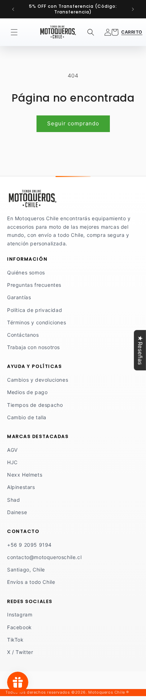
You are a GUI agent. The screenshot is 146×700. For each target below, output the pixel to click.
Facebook (19, 627)
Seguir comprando (73, 123)
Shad (13, 500)
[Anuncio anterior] (13, 9)
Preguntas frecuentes (34, 285)
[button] (14, 32)
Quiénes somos (26, 272)
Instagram (19, 614)
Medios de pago (27, 392)
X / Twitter (20, 652)
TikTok (15, 640)
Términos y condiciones (36, 322)
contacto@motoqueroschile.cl (44, 557)
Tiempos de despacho (35, 405)
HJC (12, 462)
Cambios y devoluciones (37, 380)
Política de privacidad (34, 310)
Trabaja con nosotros (33, 347)
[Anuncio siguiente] (133, 9)
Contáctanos (23, 335)
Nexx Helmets (24, 475)
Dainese (17, 512)
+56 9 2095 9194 (29, 545)
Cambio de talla (26, 417)
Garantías (19, 297)
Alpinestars (21, 487)
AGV (12, 450)
